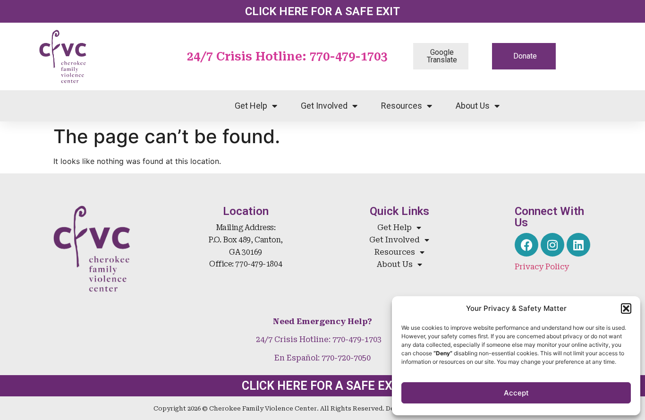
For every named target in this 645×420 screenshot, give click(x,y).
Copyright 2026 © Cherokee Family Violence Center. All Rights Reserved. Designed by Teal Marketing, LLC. (322, 408)
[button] (626, 308)
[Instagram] (552, 245)
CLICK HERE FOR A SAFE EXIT (322, 11)
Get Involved (324, 106)
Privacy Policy (542, 266)
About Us (473, 106)
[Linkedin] (578, 245)
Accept (516, 392)
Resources (401, 106)
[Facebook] (526, 245)
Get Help (251, 106)
